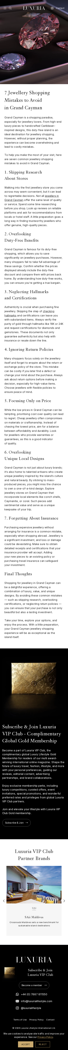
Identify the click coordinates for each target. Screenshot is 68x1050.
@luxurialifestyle (31, 1008)
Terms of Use (20, 1019)
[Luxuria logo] (34, 8)
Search (10, 8)
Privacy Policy (36, 1019)
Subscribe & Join (14, 822)
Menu (5, 8)
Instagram (52, 8)
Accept (25, 1044)
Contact (60, 8)
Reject (43, 1044)
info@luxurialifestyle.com (36, 1001)
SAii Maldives (34, 917)
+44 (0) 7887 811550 (34, 994)
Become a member (32, 985)
